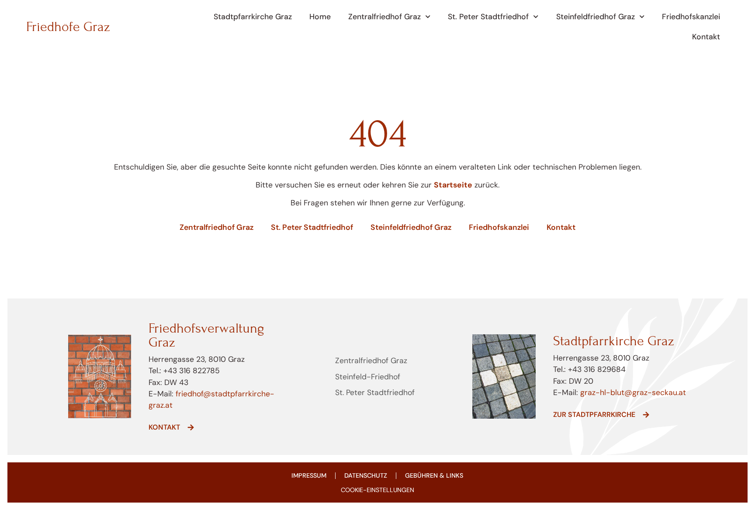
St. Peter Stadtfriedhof (488, 16)
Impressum (308, 475)
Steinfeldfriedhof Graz (595, 16)
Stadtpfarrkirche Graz (253, 16)
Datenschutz (365, 475)
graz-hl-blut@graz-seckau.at (633, 392)
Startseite (453, 185)
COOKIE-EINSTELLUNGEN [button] (377, 490)
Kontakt (706, 37)
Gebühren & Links (434, 475)
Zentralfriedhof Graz (384, 16)
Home (320, 16)
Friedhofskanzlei (691, 16)
